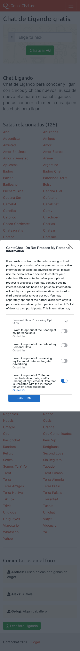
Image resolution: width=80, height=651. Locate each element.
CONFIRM (24, 398)
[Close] (72, 248)
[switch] (64, 331)
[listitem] (40, 321)
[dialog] (40, 325)
